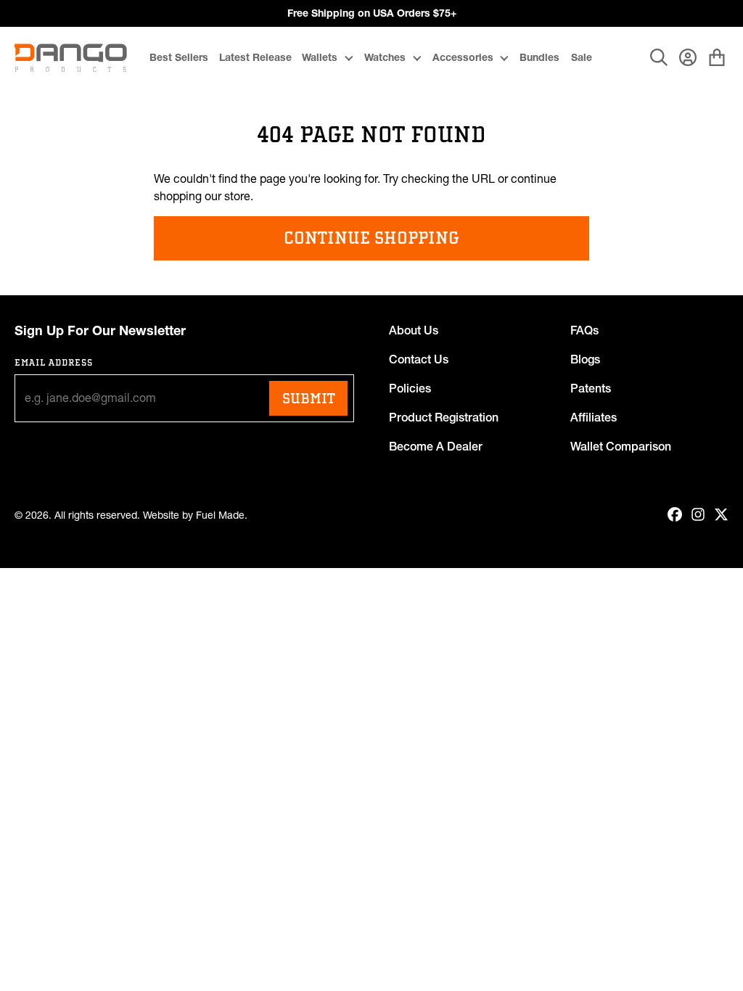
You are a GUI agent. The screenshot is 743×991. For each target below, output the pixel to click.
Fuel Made (220, 515)
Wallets (319, 57)
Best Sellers (178, 57)
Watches (385, 57)
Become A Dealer (436, 446)
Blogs (585, 359)
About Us (413, 330)
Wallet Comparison (620, 446)
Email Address (54, 362)
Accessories (462, 57)
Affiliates (593, 417)
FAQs (584, 330)
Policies (410, 388)
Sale (581, 57)
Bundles (539, 57)
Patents (590, 388)
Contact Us (418, 359)
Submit (308, 398)
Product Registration (443, 417)
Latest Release (255, 57)
